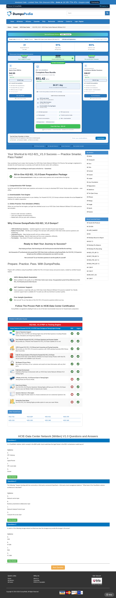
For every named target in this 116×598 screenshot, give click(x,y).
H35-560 (66, 420)
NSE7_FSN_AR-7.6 (93, 256)
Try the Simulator (95, 95)
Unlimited (60, 21)
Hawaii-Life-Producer (94, 223)
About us (36, 578)
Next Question (58, 567)
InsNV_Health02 (92, 230)
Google (90, 204)
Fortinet (90, 171)
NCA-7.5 (90, 241)
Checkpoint (91, 160)
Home (12, 21)
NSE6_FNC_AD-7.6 (93, 260)
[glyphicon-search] (107, 13)
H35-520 (30, 420)
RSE (89, 234)
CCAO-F (90, 271)
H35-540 (48, 420)
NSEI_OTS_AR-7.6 (93, 252)
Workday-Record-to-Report (96, 237)
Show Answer (12, 477)
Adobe (90, 156)
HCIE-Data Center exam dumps (43, 280)
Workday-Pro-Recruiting (95, 249)
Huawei (15, 27)
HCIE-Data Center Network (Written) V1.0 (48, 39)
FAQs (43, 21)
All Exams (28, 21)
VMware (90, 197)
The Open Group (93, 193)
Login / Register (79, 21)
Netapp (90, 200)
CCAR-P (90, 267)
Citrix (89, 167)
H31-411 (48, 416)
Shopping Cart (104, 6)
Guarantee (37, 21)
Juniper (90, 178)
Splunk (90, 208)
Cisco (89, 163)
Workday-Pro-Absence (94, 245)
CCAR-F (90, 278)
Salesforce (91, 189)
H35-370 (66, 416)
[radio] (24, 58)
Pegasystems (91, 186)
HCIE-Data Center (25, 27)
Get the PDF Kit (20, 95)
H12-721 (11, 416)
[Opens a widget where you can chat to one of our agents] (109, 595)
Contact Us (69, 21)
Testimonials (51, 21)
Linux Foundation (93, 182)
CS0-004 (90, 226)
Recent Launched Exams (93, 219)
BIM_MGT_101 (92, 275)
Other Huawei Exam (14, 411)
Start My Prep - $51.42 (58, 126)
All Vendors (20, 21)
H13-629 (30, 416)
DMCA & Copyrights (39, 582)
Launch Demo (100, 138)
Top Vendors (90, 152)
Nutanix (90, 212)
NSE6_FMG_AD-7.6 (93, 263)
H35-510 (11, 420)
